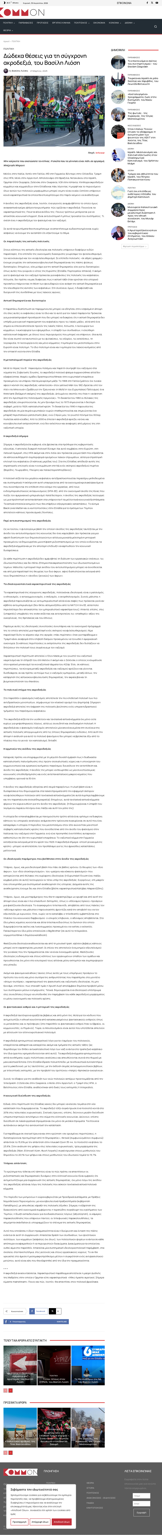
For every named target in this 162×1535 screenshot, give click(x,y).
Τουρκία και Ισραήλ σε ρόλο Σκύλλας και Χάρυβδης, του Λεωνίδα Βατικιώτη (143, 81)
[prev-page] (5, 1390)
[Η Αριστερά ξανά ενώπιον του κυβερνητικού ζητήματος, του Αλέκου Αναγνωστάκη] (118, 233)
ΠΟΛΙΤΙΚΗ (16, 41)
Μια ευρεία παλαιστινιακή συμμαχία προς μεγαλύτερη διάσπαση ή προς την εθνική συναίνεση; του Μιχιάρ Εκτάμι (142, 214)
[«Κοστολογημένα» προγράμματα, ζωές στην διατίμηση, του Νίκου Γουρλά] (118, 97)
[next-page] (10, 1390)
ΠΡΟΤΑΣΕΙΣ (132, 227)
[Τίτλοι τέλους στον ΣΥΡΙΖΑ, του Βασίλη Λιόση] (54, 1365)
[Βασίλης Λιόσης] (6, 71)
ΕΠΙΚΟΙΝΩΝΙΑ (124, 3)
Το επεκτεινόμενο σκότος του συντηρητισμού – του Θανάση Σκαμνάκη (142, 63)
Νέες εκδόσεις (134, 125)
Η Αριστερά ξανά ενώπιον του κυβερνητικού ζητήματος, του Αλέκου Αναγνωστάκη (142, 234)
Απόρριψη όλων (40, 1521)
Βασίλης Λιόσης (20, 71)
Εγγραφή (141, 1512)
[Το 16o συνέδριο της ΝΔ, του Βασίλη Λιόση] (88, 1365)
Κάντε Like (62, 1321)
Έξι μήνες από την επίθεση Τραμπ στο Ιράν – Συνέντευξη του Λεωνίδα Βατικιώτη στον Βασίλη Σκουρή (54, 1438)
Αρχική (6, 41)
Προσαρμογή (19, 1521)
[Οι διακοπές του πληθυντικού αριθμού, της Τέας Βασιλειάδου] (20, 1428)
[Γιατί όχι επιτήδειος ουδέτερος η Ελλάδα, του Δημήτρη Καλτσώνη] (118, 192)
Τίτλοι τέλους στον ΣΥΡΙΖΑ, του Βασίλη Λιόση (54, 1380)
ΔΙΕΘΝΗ (131, 149)
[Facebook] (147, 3)
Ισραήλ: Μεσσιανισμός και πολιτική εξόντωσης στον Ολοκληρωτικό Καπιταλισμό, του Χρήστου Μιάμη (143, 157)
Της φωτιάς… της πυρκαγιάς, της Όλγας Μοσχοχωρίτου (88, 1441)
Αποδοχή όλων (62, 1521)
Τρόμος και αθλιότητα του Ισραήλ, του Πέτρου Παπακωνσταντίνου (143, 176)
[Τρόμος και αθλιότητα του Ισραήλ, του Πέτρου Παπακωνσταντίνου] (118, 175)
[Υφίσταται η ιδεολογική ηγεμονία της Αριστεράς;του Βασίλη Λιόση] (20, 1365)
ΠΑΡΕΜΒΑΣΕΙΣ (54, 1429)
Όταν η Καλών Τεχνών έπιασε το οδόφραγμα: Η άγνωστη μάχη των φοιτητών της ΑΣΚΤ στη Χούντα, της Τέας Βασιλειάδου (142, 136)
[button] (155, 26)
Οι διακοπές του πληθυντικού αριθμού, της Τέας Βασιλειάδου (20, 1441)
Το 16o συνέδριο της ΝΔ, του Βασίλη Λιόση (88, 1380)
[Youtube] (156, 3)
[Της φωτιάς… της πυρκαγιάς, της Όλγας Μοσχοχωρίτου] (88, 1428)
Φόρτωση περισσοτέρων (133, 246)
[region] (41, 1506)
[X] (152, 3)
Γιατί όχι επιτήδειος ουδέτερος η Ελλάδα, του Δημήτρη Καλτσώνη (142, 194)
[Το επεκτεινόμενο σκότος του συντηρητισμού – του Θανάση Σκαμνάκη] (118, 62)
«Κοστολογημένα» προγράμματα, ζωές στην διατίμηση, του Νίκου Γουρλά (142, 98)
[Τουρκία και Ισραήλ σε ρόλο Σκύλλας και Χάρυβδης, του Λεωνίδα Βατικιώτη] (118, 79)
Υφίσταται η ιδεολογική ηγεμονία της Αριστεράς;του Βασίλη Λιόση (20, 1378)
